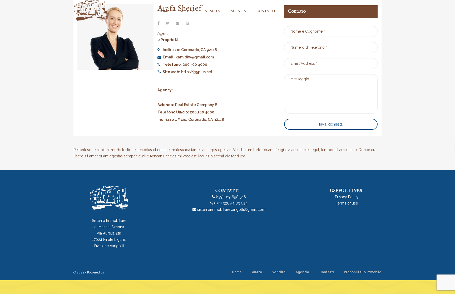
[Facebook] (158, 23)
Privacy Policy (347, 197)
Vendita (278, 272)
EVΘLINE (111, 272)
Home (237, 272)
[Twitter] (167, 23)
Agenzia (302, 272)
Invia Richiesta (331, 124)
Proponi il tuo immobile (363, 272)
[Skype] (187, 23)
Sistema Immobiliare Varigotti (219, 97)
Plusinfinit (184, 97)
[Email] (177, 23)
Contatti (326, 272)
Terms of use (347, 203)
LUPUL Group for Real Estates (199, 90)
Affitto (257, 272)
